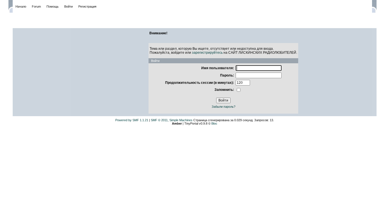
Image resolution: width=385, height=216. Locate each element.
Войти (68, 6)
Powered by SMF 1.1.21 (131, 120)
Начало (21, 6)
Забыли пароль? (223, 106)
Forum (36, 6)
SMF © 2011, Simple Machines (172, 120)
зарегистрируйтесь (207, 53)
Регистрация (87, 6)
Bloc (214, 123)
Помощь (53, 6)
